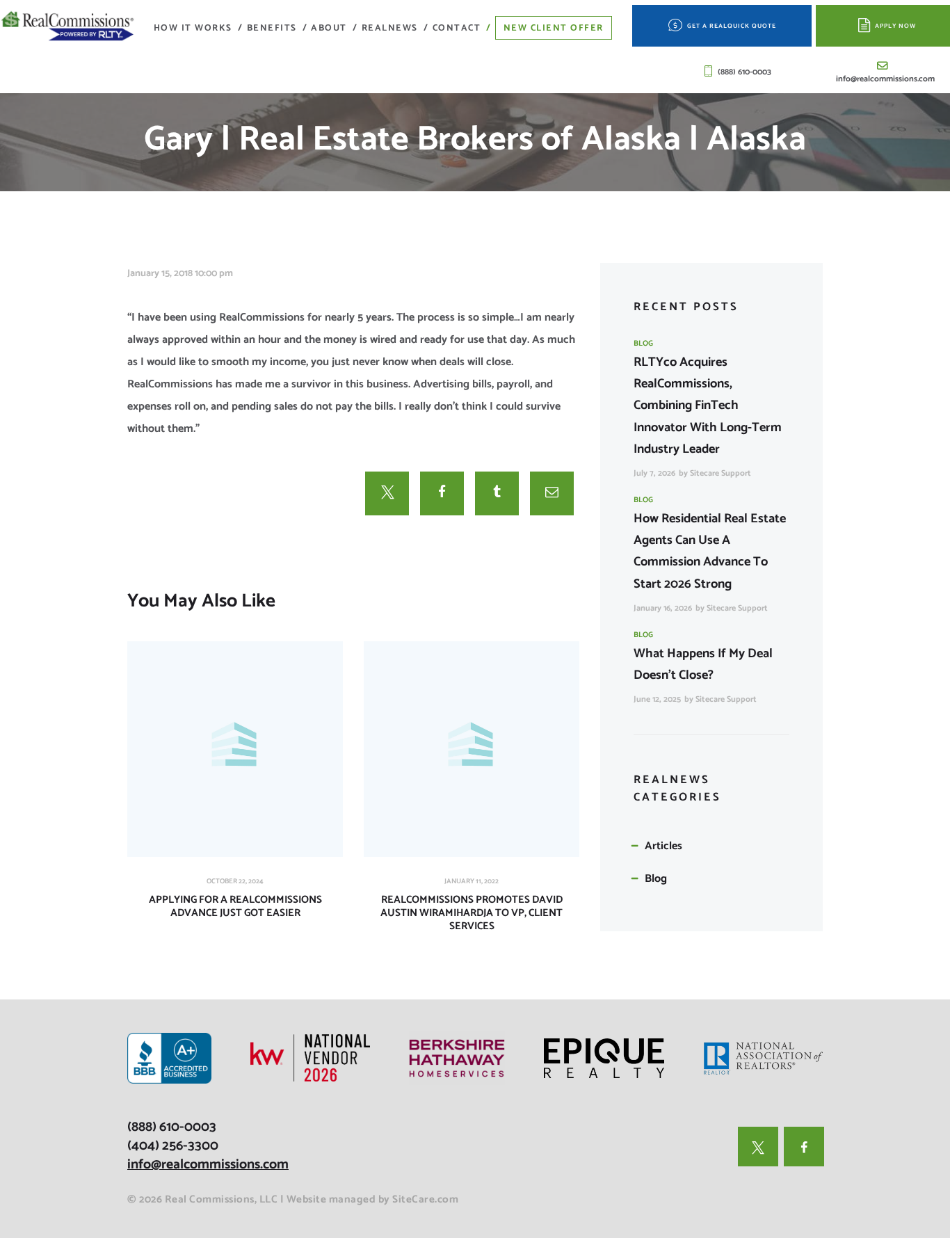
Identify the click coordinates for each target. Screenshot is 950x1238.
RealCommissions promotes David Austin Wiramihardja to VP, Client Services (471, 913)
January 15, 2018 (160, 274)
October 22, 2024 (235, 881)
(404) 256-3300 (172, 1145)
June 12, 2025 (657, 699)
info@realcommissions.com (208, 1164)
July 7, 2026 (654, 473)
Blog (643, 343)
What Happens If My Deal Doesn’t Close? (703, 664)
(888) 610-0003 (171, 1127)
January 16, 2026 (663, 608)
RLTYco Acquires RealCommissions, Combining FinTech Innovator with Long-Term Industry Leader (708, 405)
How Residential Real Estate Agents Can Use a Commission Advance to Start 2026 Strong (710, 551)
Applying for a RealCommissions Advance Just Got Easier (235, 907)
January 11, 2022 (471, 881)
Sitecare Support (720, 473)
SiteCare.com (425, 1199)
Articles (663, 846)
